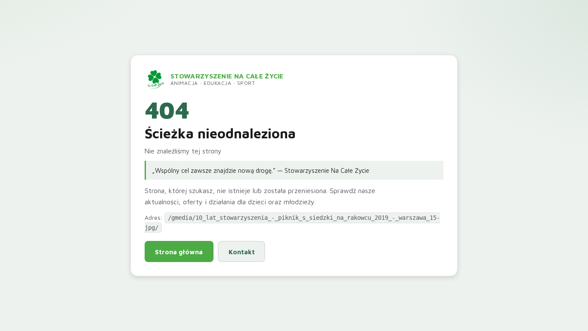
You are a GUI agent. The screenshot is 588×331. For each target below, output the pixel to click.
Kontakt (242, 252)
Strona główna (179, 252)
